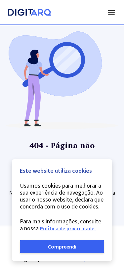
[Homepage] (29, 13)
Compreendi (62, 246)
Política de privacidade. (68, 228)
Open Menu (111, 12)
